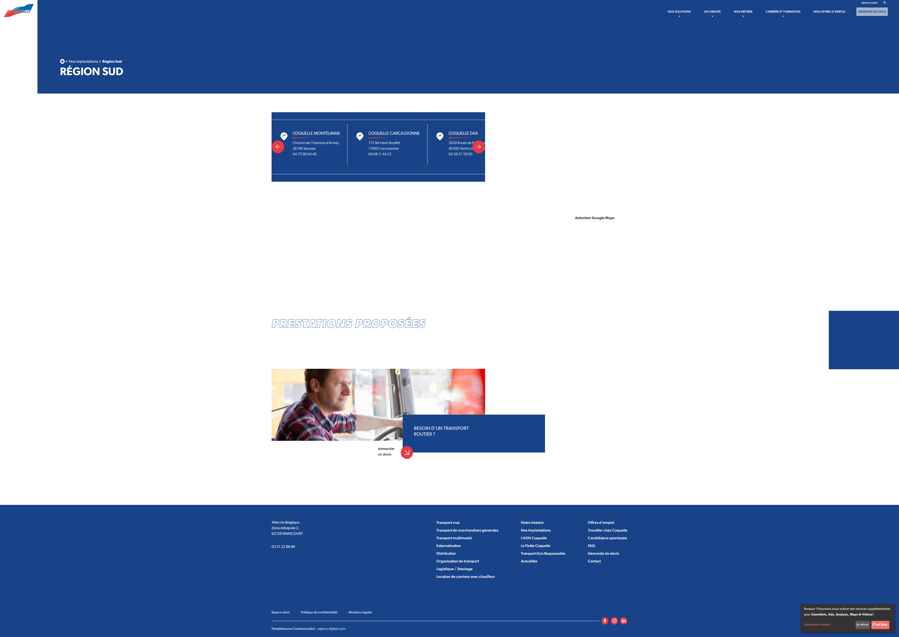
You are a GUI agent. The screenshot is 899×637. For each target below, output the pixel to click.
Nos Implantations (536, 530)
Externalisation (448, 545)
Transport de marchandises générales (467, 530)
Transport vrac (448, 522)
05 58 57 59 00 (460, 154)
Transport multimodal (454, 538)
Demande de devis (872, 11)
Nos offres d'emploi (829, 11)
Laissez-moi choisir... (818, 624)
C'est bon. (880, 624)
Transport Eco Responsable (543, 553)
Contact (594, 561)
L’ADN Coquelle (534, 538)
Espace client (869, 3)
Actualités (529, 561)
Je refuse (862, 624)
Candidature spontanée (607, 538)
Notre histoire (532, 522)
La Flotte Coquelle (535, 545)
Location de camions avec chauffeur (465, 576)
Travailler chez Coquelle (607, 530)
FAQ (591, 545)
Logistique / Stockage (454, 569)
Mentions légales (360, 612)
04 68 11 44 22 (379, 154)
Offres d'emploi (601, 522)
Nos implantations (83, 62)
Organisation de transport (457, 561)
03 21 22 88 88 (283, 547)
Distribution (446, 553)
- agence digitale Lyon (309, 629)
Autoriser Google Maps (595, 218)
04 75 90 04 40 (305, 154)
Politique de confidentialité (319, 612)
